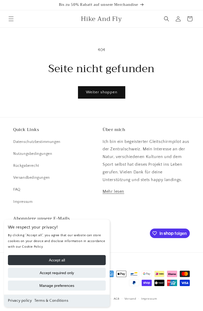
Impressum (23, 202)
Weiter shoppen (101, 92)
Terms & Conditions (51, 301)
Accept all (57, 260)
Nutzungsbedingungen (32, 154)
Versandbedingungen (31, 178)
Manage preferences (56, 285)
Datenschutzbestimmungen (37, 142)
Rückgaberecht (26, 166)
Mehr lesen (113, 191)
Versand (130, 298)
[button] (11, 19)
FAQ (17, 189)
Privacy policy (20, 301)
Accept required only (57, 273)
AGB (116, 298)
